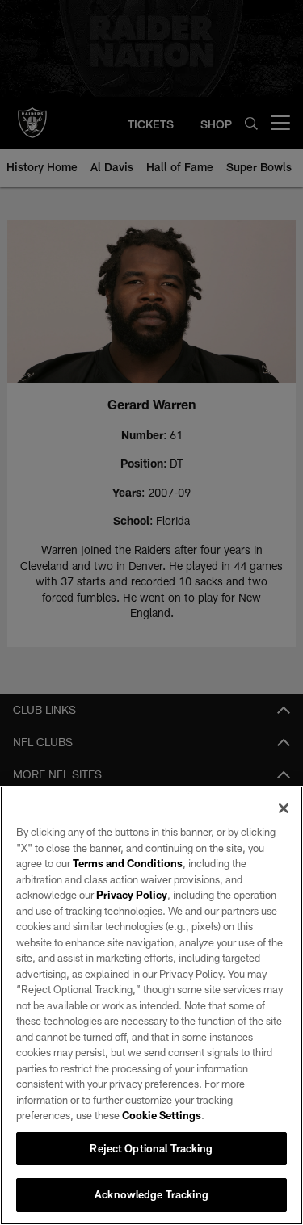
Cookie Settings (161, 1115)
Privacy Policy (131, 894)
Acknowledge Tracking (151, 1194)
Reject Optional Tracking (151, 1148)
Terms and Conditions (128, 863)
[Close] (283, 808)
